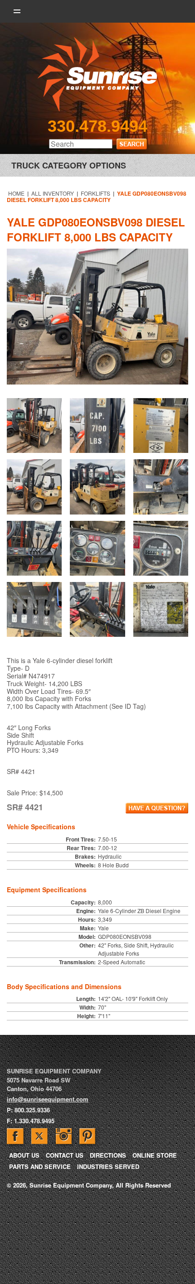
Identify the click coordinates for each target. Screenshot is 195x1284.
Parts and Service (40, 1166)
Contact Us (64, 1155)
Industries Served (108, 1166)
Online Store (154, 1155)
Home (16, 193)
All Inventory (52, 193)
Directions (108, 1155)
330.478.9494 (97, 126)
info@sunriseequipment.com (47, 1099)
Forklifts (95, 193)
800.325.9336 (32, 1110)
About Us (24, 1155)
